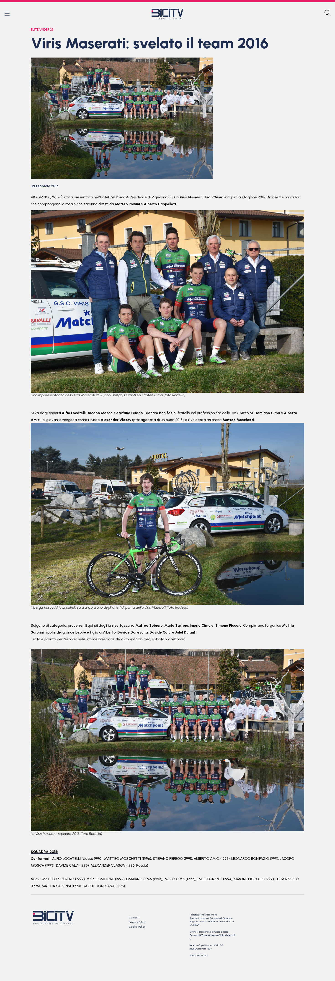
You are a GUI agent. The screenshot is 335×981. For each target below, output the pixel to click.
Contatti (134, 917)
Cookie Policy (137, 926)
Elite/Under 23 (42, 29)
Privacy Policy (137, 922)
